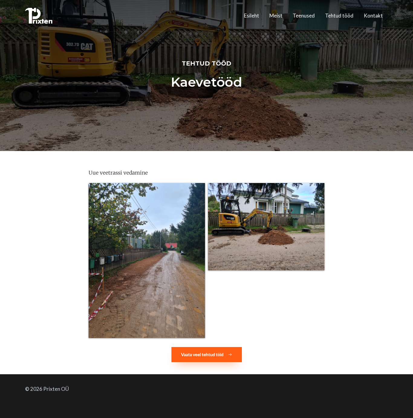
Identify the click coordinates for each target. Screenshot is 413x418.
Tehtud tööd (339, 15)
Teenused (304, 15)
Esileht (251, 15)
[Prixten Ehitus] (38, 15)
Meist (275, 15)
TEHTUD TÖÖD (206, 63)
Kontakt (373, 15)
